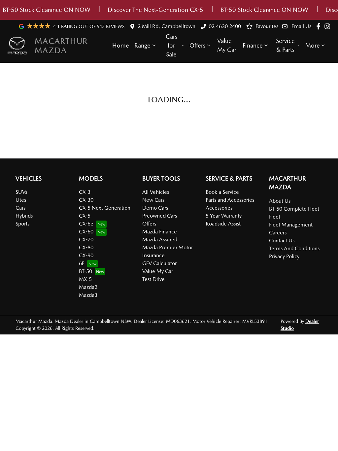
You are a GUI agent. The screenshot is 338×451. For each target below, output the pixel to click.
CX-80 (86, 247)
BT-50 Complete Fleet (294, 209)
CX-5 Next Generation (104, 208)
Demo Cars (155, 208)
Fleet (274, 217)
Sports (22, 224)
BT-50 (85, 271)
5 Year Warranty (224, 216)
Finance (253, 45)
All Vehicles (155, 192)
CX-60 (86, 231)
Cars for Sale (171, 45)
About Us (279, 201)
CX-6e (86, 224)
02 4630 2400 (225, 26)
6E (81, 263)
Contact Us (281, 240)
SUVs (21, 192)
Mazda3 (88, 295)
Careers (278, 232)
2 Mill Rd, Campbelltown (166, 26)
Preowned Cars (159, 216)
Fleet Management (291, 225)
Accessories (219, 208)
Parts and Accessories (230, 200)
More (312, 45)
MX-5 (85, 279)
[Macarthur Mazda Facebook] (319, 26)
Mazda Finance (159, 231)
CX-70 (86, 239)
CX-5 (84, 216)
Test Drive (153, 279)
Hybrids (24, 216)
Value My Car (226, 45)
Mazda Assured (159, 239)
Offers (197, 45)
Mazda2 (88, 287)
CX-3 (84, 192)
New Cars (153, 200)
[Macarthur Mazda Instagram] (328, 26)
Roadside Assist (223, 224)
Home (120, 45)
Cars (20, 208)
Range (142, 45)
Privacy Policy (284, 256)
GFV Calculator (159, 263)
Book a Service (222, 192)
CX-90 (86, 255)
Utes (21, 200)
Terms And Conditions (294, 248)
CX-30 (86, 200)
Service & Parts (285, 45)
